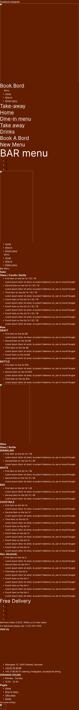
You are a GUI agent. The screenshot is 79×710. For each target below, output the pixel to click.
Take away (12, 125)
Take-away (13, 106)
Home (8, 94)
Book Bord (12, 85)
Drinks (7, 132)
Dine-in (8, 97)
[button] (39, 90)
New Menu (12, 144)
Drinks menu (11, 101)
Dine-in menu (15, 119)
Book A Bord (14, 138)
